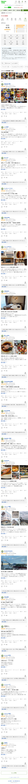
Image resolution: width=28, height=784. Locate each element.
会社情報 (10, 781)
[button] (4, 75)
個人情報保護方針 (16, 781)
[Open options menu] (26, 84)
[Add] (25, 13)
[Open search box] (2, 63)
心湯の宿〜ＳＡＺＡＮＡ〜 (6, 12)
